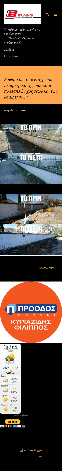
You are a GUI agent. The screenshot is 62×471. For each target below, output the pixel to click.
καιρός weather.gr (21, 415)
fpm (40, 457)
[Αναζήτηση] (47, 6)
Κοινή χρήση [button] (46, 267)
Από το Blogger (33, 450)
